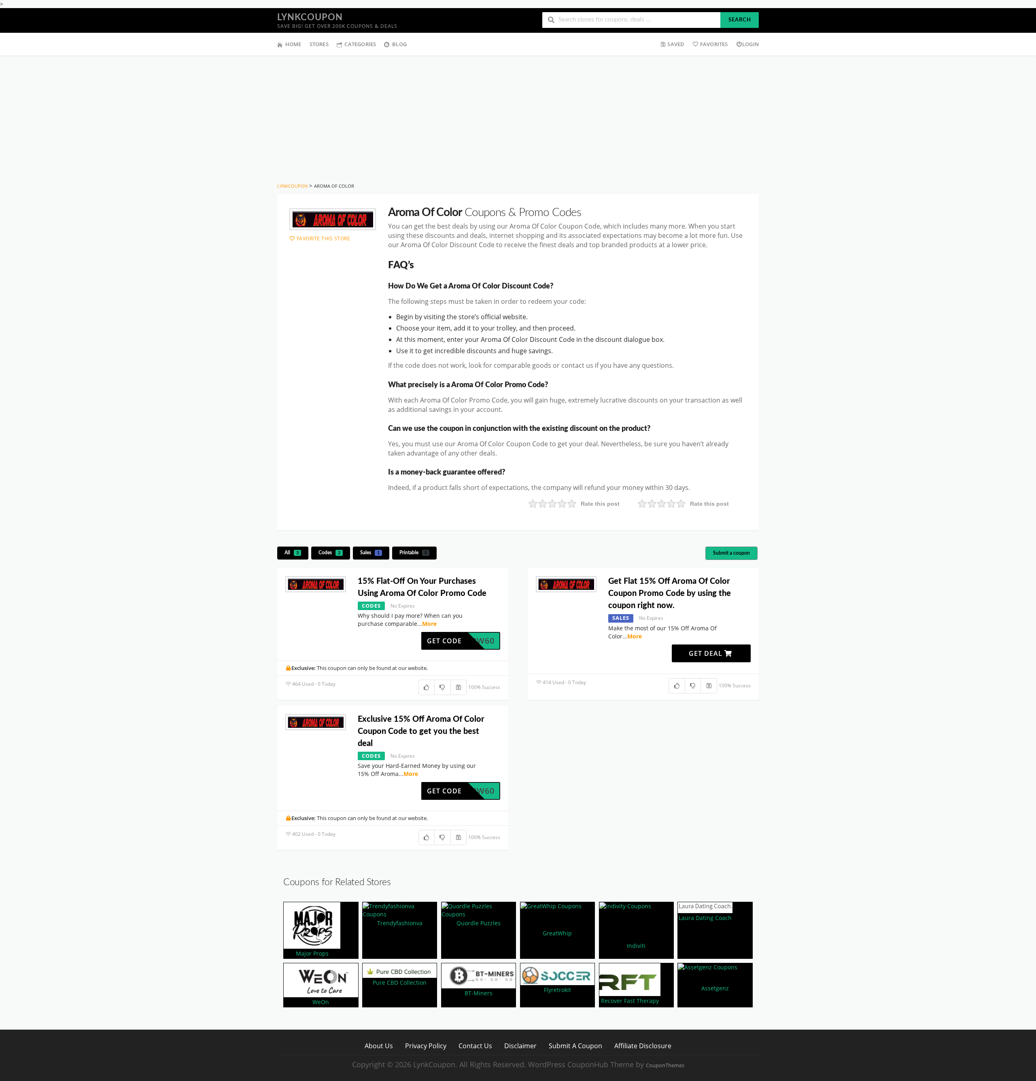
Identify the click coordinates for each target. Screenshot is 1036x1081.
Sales (370, 552)
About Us (379, 1045)
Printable (413, 552)
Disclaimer (520, 1045)
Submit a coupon (731, 553)
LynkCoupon (310, 17)
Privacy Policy (425, 1045)
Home (293, 44)
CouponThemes (665, 1065)
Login (750, 44)
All (291, 552)
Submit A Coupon (575, 1045)
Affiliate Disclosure (642, 1045)
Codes (329, 552)
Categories (360, 44)
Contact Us (475, 1045)
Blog (399, 44)
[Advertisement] (518, 116)
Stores (319, 44)
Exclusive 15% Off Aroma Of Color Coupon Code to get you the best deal (421, 731)
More (429, 623)
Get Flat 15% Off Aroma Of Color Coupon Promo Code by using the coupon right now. (669, 593)
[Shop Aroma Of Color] (332, 219)
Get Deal (706, 653)
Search (739, 20)
